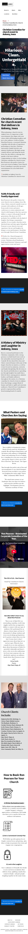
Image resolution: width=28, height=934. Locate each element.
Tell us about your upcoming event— (14, 806)
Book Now (6, 75)
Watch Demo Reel (8, 78)
